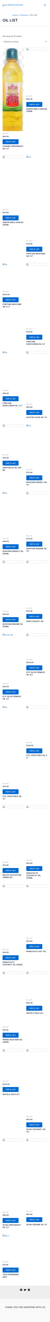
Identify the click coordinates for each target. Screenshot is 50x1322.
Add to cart (11, 142)
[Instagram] (29, 1290)
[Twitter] (25, 1290)
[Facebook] (21, 1290)
